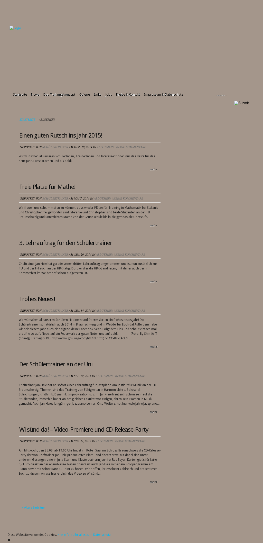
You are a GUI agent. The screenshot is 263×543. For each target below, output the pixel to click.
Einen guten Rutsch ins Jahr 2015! (60, 135)
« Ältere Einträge (33, 507)
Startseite (20, 94)
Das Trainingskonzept (59, 94)
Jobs (108, 94)
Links (97, 94)
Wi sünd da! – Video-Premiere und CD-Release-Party (83, 429)
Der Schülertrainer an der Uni (55, 364)
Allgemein (105, 147)
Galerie (84, 94)
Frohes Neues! (37, 299)
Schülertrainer (55, 147)
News (35, 94)
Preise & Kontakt (128, 94)
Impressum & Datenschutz (163, 94)
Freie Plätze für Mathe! (47, 187)
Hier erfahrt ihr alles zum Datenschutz (84, 535)
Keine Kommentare (131, 147)
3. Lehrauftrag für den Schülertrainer (65, 243)
